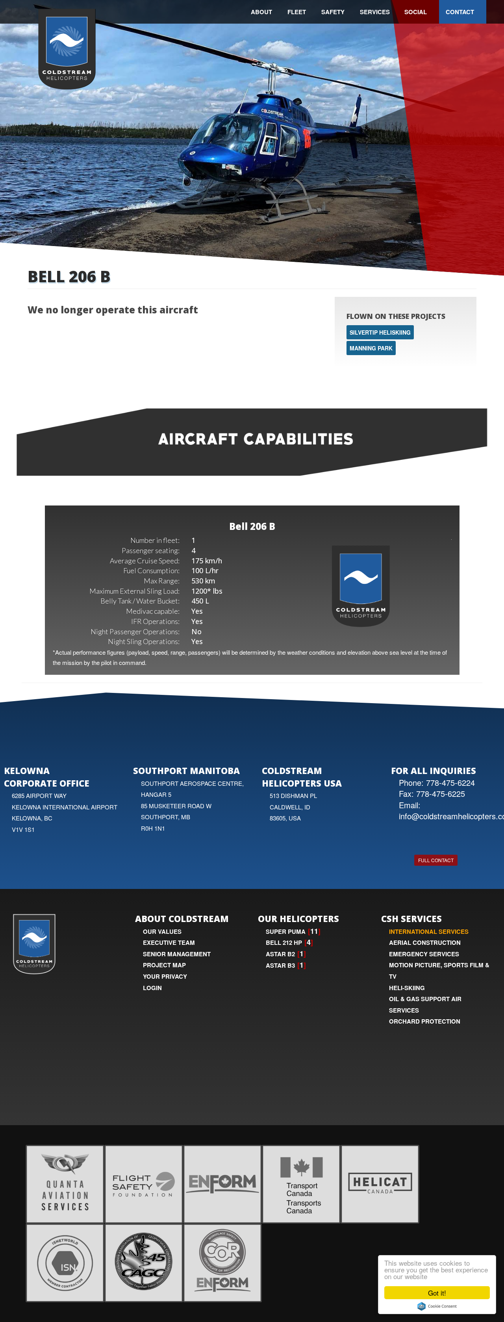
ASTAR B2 (280, 954)
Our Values (162, 931)
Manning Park (371, 348)
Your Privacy (165, 976)
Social (415, 11)
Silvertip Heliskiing (380, 332)
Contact (460, 11)
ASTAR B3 (280, 965)
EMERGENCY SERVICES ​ (425, 954)
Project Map (164, 965)
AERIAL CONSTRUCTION (425, 942)
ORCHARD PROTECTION (424, 1021)
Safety (333, 11)
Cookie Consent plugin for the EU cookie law (437, 1306)
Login (152, 987)
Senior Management (177, 954)
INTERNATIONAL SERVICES (429, 931)
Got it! (437, 1293)
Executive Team (169, 942)
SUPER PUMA (286, 931)
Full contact (436, 860)
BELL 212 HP (284, 942)
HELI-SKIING (407, 987)
